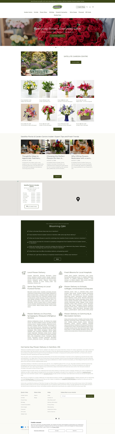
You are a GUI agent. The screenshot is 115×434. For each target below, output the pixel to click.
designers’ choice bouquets (69, 379)
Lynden (41, 280)
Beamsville (36, 275)
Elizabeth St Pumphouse (80, 325)
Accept (57, 430)
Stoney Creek (49, 281)
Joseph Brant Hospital (70, 275)
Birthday (23, 402)
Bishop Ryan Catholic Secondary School (78, 299)
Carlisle (44, 277)
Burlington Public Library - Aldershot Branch (75, 306)
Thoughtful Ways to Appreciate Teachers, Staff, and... (31, 157)
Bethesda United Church (45, 333)
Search (35, 395)
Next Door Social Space (83, 327)
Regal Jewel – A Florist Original (84, 101)
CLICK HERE (75, 62)
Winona (36, 283)
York (39, 283)
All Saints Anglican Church (39, 322)
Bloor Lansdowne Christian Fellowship (46, 334)
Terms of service (51, 411)
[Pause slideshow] (64, 47)
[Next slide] (61, 47)
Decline (74, 430)
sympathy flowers (48, 373)
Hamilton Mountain (51, 278)
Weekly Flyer (24, 414)
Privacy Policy (55, 427)
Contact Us (50, 397)
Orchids (23, 397)
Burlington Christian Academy (85, 305)
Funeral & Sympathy (25, 404)
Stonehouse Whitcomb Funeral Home (46, 303)
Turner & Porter (32, 305)
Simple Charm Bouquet (82, 125)
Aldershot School (68, 291)
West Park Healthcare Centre (76, 281)
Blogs (35, 397)
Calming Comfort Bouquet (64, 125)
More (57, 259)
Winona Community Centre (85, 330)
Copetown (53, 277)
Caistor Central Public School (85, 309)
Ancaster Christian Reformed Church (37, 325)
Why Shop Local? (52, 400)
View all (57, 129)
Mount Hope (52, 280)
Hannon (30, 280)
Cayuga (48, 277)
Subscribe (90, 396)
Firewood (23, 409)
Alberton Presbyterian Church (35, 321)
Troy (55, 281)
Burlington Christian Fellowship (41, 337)
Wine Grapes (24, 407)
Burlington (48, 275)
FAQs (49, 395)
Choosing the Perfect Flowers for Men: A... (56, 157)
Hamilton (43, 278)
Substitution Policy (52, 409)
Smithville (35, 281)
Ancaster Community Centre (85, 319)
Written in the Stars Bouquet (65, 101)
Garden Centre (24, 395)
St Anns (41, 281)
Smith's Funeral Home (40, 302)
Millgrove (46, 280)
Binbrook (42, 275)
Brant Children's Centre (80, 303)
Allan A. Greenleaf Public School (83, 291)
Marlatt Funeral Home (50, 297)
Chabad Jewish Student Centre (77, 322)
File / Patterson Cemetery (45, 296)
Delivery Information (52, 402)
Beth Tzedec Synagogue (41, 330)
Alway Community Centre (71, 319)
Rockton (30, 281)
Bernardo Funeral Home (34, 291)
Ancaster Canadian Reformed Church (46, 324)
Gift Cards (23, 411)
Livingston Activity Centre (70, 327)
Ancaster (30, 275)
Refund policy (51, 407)
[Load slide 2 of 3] (56, 47)
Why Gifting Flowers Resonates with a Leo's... (81, 157)
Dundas (29, 278)
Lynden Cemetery (40, 297)
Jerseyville (35, 280)
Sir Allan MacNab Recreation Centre (80, 329)
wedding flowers (87, 372)
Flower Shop (24, 400)
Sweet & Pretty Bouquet (45, 125)
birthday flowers (30, 379)
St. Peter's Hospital (75, 280)
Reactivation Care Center (86, 275)
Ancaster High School (70, 293)
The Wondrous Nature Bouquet (29, 125)
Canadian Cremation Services (48, 291)
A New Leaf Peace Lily (44, 101)
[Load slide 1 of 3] (54, 47)
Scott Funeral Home (46, 300)
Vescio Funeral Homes (42, 305)
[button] (44, 12)
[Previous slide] (50, 47)
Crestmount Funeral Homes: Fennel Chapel (38, 293)
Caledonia (34, 277)
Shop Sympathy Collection (57, 37)
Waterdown (30, 283)
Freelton (34, 278)
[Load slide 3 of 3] (58, 47)
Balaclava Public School (75, 297)
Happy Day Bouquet (26, 101)
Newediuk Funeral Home (47, 299)
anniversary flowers (69, 377)
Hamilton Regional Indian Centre (84, 326)
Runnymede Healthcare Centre (72, 277)
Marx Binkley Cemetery (34, 299)
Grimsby (39, 278)
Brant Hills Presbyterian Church (36, 336)
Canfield (39, 277)
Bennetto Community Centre (72, 320)
